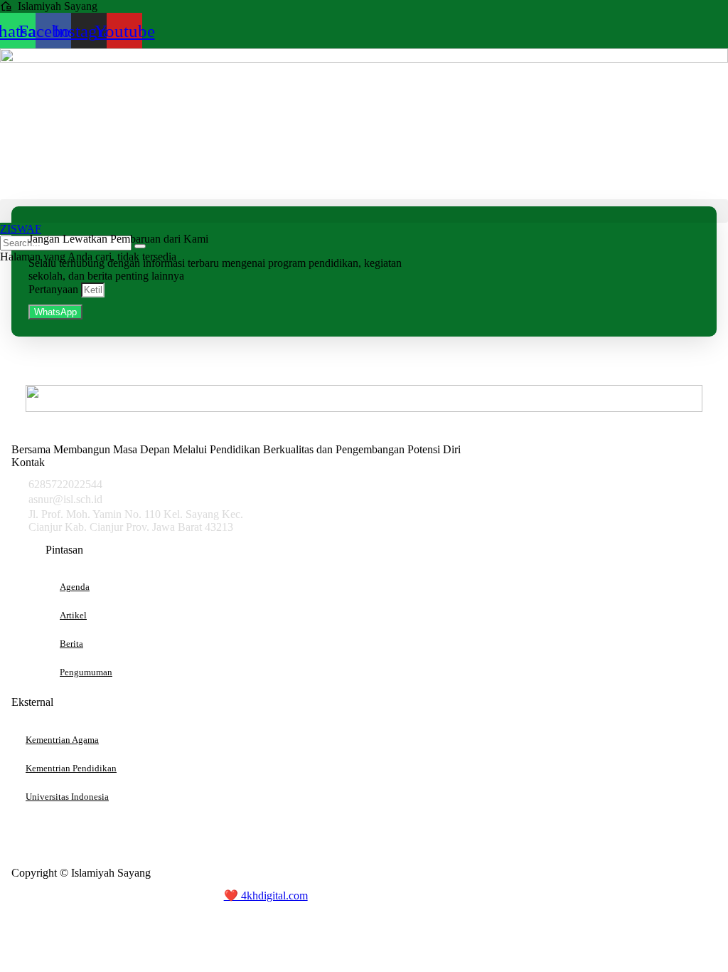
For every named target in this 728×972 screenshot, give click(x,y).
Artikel (73, 615)
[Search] (140, 246)
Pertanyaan (54, 289)
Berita (71, 643)
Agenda (75, 586)
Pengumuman (86, 672)
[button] (364, 211)
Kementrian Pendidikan (71, 768)
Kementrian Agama (62, 739)
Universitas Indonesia (67, 796)
